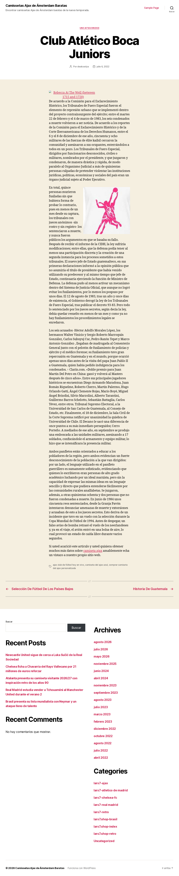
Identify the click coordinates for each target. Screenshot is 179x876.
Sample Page (151, 7)
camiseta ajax (92, 551)
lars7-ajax (101, 783)
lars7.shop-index (105, 826)
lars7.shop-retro (105, 833)
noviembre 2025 (105, 664)
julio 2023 (101, 707)
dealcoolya (83, 66)
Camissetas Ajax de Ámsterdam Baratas (36, 5)
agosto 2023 (102, 700)
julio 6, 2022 (103, 66)
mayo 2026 (101, 656)
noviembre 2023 (105, 685)
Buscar (9, 621)
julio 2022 (101, 750)
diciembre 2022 (105, 728)
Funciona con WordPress (82, 868)
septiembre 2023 (106, 692)
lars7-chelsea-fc (105, 797)
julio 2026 (101, 649)
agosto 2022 (102, 743)
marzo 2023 (102, 714)
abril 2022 (101, 757)
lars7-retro (101, 812)
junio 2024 (101, 671)
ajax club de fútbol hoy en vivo (68, 564)
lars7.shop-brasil (105, 819)
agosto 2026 (103, 642)
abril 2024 (101, 678)
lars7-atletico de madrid (111, 790)
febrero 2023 (103, 721)
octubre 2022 (103, 736)
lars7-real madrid (106, 805)
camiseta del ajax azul (96, 564)
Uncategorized (89, 28)
